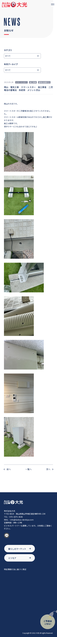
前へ (9, 469)
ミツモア (12, 558)
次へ (48, 469)
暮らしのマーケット (17, 548)
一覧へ (28, 469)
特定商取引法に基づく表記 (15, 569)
